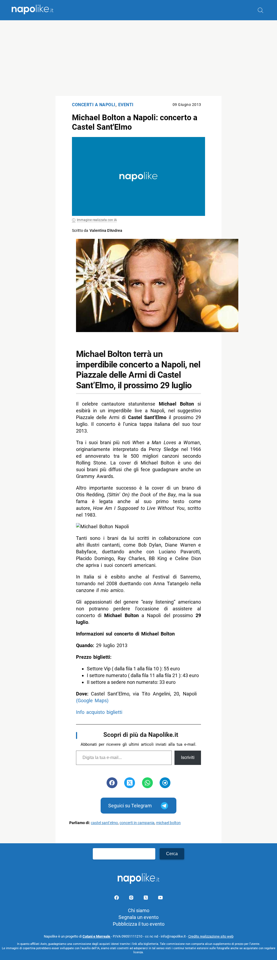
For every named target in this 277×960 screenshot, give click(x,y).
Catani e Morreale (97, 936)
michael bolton (168, 823)
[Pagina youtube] (160, 898)
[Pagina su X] (146, 898)
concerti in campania (137, 823)
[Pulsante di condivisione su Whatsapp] (147, 782)
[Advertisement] (138, 58)
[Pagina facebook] (117, 898)
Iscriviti (187, 757)
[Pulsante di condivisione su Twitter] (129, 782)
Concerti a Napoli (94, 104)
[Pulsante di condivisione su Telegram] (165, 782)
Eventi (126, 104)
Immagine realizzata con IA (97, 220)
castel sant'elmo (104, 823)
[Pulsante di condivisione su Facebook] (112, 782)
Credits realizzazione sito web (210, 936)
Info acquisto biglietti (99, 712)
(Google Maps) (92, 700)
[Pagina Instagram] (131, 898)
